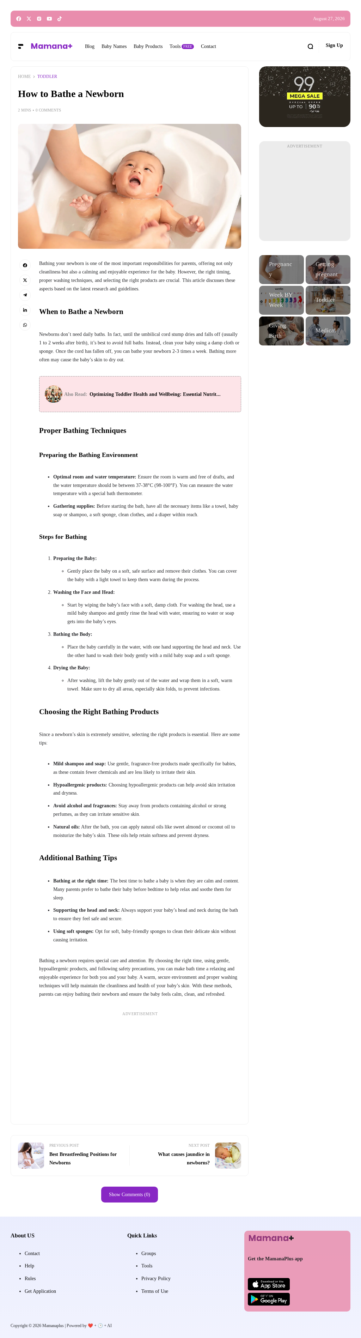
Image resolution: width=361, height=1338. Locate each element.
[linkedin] (25, 310)
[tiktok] (59, 18)
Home (24, 76)
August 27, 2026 (329, 18)
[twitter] (28, 18)
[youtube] (49, 18)
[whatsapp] (25, 325)
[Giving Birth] (281, 331)
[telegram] (25, 295)
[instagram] (39, 18)
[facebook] (18, 18)
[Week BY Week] (281, 300)
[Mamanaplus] (51, 46)
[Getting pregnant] (328, 269)
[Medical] (328, 331)
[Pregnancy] (281, 269)
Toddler (47, 76)
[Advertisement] (140, 1067)
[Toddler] (328, 300)
